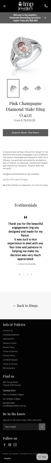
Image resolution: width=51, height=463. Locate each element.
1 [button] (19, 274)
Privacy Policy (9, 355)
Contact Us (8, 330)
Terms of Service (10, 351)
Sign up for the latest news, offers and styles (22, 420)
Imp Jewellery (14, 454)
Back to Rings (27, 305)
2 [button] (23, 274)
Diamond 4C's (9, 339)
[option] (25, 240)
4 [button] (31, 274)
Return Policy (9, 347)
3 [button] (27, 274)
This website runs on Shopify (30, 454)
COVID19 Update (10, 360)
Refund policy (9, 368)
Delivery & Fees (9, 343)
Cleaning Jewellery (11, 335)
